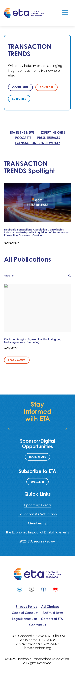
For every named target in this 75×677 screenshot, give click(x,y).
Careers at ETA (52, 619)
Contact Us (37, 625)
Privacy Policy (26, 607)
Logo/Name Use (24, 619)
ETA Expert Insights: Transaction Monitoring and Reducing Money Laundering (32, 341)
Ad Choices (50, 607)
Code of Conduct (25, 613)
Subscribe (37, 481)
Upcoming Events (37, 505)
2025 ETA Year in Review (37, 541)
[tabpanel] (37, 72)
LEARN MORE (37, 456)
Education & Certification (37, 514)
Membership (37, 523)
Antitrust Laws (52, 613)
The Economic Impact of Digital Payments (37, 532)
